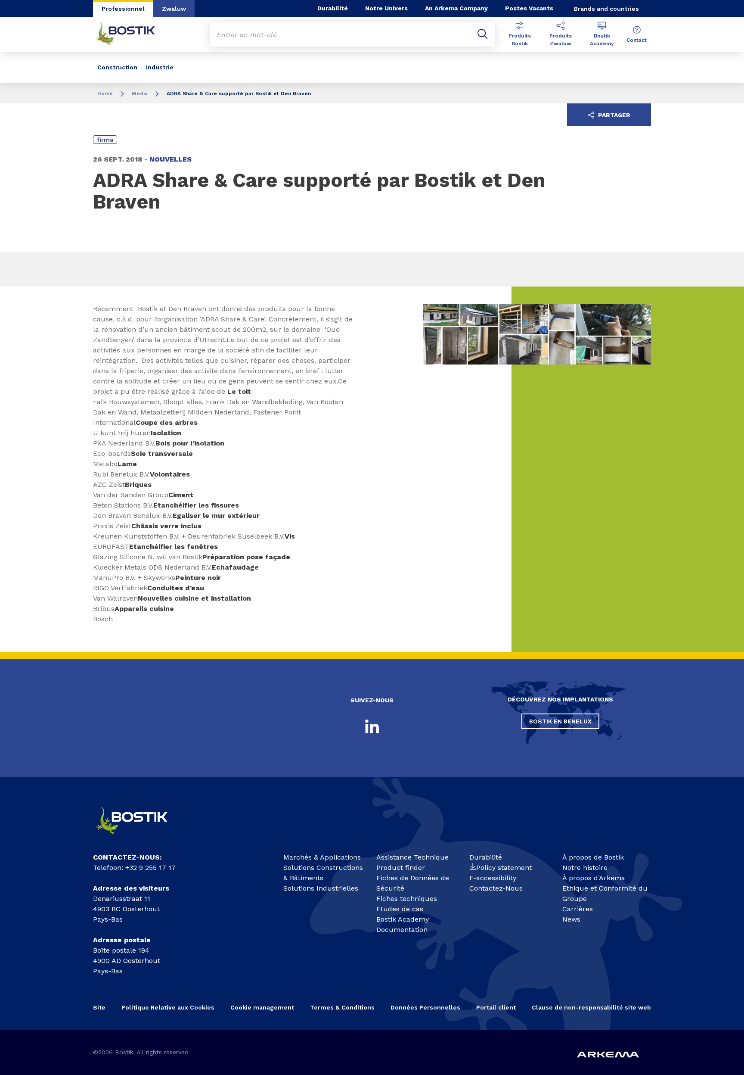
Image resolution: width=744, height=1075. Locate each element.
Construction (117, 67)
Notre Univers (386, 8)
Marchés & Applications (322, 857)
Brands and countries (606, 8)
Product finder (400, 867)
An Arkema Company (456, 8)
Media (140, 93)
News (571, 919)
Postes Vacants (529, 8)
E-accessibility (492, 878)
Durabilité (332, 8)
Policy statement (504, 867)
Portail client (496, 1007)
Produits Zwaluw (560, 40)
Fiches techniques (406, 898)
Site (99, 1007)
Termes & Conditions (342, 1007)
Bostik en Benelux (560, 721)
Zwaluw (174, 8)
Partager (613, 115)
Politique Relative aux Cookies (167, 1007)
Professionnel (123, 8)
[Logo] (139, 838)
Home (105, 93)
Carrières (577, 909)
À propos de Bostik (593, 857)
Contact (636, 40)
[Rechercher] (483, 34)
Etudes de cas (399, 909)
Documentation (402, 929)
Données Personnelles (425, 1007)
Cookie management (262, 1007)
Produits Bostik (519, 40)
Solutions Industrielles (320, 888)
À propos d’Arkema (593, 878)
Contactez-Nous (496, 888)
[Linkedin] (372, 726)
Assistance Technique (412, 857)
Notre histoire (585, 867)
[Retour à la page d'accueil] (131, 34)
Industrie (160, 67)
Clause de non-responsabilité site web (591, 1007)
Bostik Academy (602, 40)
